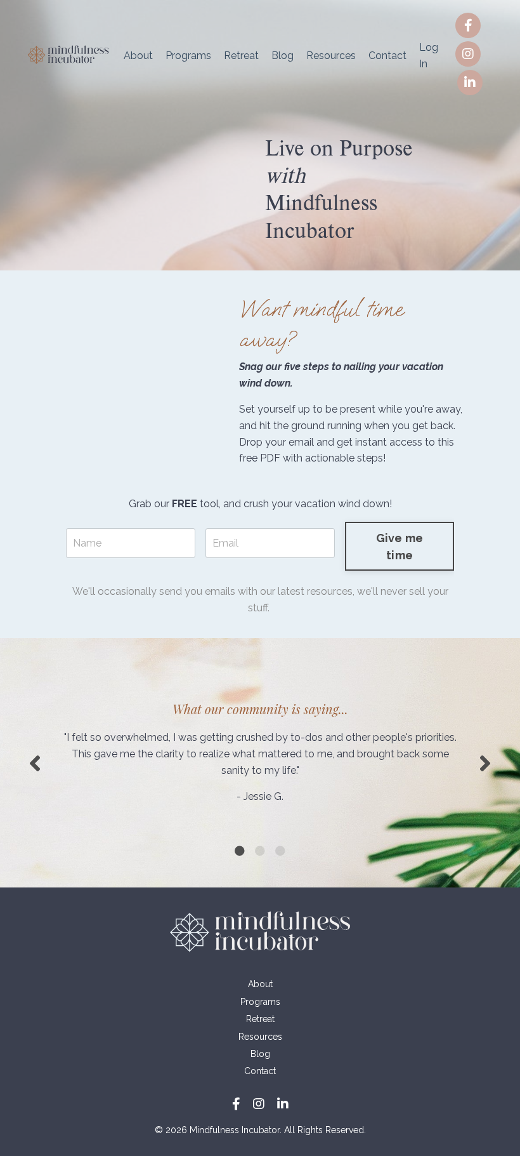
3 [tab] (280, 850)
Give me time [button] (400, 546)
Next (485, 762)
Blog (282, 56)
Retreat (241, 56)
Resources (331, 56)
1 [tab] (239, 850)
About (138, 56)
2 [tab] (260, 850)
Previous (35, 762)
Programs (188, 56)
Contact (387, 56)
